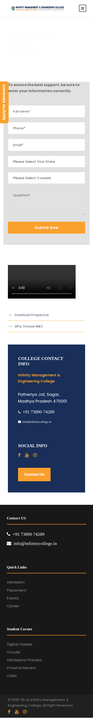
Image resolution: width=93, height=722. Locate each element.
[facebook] (19, 455)
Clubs (12, 675)
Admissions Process (24, 660)
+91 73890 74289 (38, 412)
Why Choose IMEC (29, 326)
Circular (14, 652)
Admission (16, 582)
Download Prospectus (32, 315)
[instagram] (35, 455)
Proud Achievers (21, 667)
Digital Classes (19, 644)
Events (13, 598)
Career (13, 606)
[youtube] (27, 455)
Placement (16, 590)
